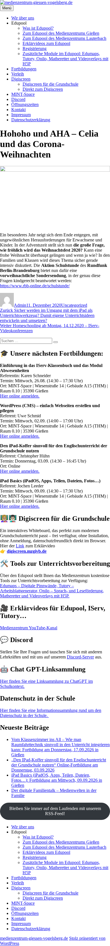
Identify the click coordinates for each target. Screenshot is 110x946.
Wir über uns (22, 18)
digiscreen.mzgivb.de (27, 551)
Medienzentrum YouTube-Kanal (28, 627)
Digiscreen (20, 79)
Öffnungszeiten (25, 104)
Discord (18, 99)
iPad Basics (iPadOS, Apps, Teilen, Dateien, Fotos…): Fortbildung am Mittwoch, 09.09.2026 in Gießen (56, 780)
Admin (20, 305)
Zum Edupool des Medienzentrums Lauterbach (64, 38)
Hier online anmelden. (19, 396)
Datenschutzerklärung (30, 119)
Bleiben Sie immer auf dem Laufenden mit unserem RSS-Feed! (55, 811)
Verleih (17, 74)
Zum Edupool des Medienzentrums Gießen (61, 33)
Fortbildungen (23, 68)
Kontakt (18, 109)
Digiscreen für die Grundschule (50, 84)
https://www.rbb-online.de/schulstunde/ (35, 285)
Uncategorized (74, 305)
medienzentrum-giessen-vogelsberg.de (34, 938)
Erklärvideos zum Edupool (46, 43)
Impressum (21, 114)
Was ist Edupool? (38, 28)
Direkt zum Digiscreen (43, 89)
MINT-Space (23, 94)
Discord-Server (80, 657)
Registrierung (35, 48)
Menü (6, 8)
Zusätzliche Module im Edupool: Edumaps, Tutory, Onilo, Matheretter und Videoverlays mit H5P (65, 58)
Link (20, 545)
